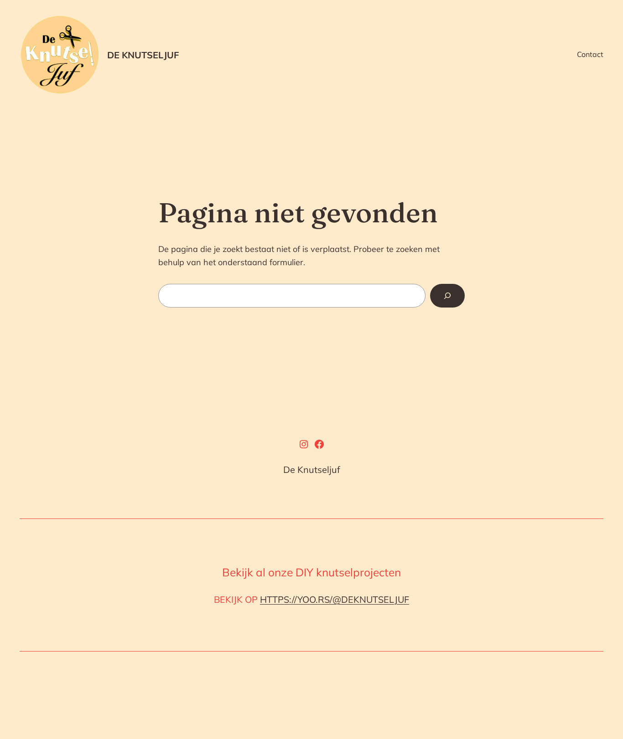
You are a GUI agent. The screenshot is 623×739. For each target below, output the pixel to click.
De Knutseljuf (143, 55)
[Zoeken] (447, 296)
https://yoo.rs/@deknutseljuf (334, 599)
